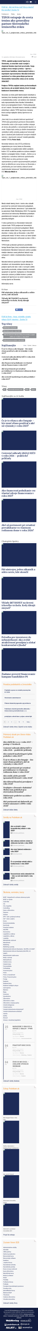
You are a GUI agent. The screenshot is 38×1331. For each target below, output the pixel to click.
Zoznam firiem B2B (11, 1242)
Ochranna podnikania (18, 833)
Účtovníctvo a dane (8, 1000)
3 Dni (24, 345)
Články (13, 14)
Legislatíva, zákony (8, 936)
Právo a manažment (9, 975)
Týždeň (29, 345)
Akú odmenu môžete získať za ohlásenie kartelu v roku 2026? (22, 842)
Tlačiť (34, 57)
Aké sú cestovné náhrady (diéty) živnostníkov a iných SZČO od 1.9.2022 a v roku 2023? (19, 336)
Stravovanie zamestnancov (13, 698)
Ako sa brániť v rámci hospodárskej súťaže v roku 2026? (21, 828)
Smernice (6, 994)
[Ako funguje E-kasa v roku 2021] (11, 1104)
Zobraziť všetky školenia (11, 1081)
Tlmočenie (6, 1295)
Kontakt (22, 1316)
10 (19, 722)
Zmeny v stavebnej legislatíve (12, 1020)
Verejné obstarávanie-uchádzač (12, 1011)
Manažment (6, 942)
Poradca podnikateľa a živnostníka (17, 684)
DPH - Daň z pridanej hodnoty (11, 916)
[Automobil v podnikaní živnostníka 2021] (11, 1215)
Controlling (6, 908)
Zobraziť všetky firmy (10, 1303)
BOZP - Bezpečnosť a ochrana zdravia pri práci (16, 897)
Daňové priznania (17, 854)
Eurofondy (6, 925)
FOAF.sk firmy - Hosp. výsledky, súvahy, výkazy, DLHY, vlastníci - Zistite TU (16, 318)
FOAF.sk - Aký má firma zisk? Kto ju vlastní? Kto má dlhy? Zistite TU (18, 8)
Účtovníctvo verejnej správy (11, 1003)
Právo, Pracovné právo (9, 977)
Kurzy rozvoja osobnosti (10, 1269)
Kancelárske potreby (9, 1267)
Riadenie (5, 981)
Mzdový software (8, 1275)
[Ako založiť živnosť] (11, 1160)
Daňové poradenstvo (9, 1254)
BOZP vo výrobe (7, 899)
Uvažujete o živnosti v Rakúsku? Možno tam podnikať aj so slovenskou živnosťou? (17, 790)
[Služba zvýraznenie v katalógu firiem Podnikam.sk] (11, 1132)
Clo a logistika (7, 906)
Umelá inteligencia (8, 1005)
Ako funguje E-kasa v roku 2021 (10, 1118)
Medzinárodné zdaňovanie (11, 955)
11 (23, 722)
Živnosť (5, 1018)
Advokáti (5, 1249)
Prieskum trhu (7, 1288)
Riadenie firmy (7, 983)
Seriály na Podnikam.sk (12, 817)
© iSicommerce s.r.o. (15, 1310)
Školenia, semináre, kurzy (13, 892)
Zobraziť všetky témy (10, 727)
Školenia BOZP (7, 1293)
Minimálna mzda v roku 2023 (12, 331)
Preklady (5, 1284)
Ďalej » (28, 722)
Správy (19, 14)
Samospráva (7, 988)
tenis (27, 389)
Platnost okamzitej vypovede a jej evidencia (18, 703)
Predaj (5, 979)
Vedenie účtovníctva (9, 1297)
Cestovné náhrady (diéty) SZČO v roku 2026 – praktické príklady (18, 456)
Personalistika (7, 966)
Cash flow (6, 901)
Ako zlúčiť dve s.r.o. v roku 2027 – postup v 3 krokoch (18, 743)
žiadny (5, 1016)
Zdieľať (20, 309)
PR (4, 389)
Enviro (5, 921)
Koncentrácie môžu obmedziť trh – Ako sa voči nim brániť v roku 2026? (22, 876)
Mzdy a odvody (7, 957)
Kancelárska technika (9, 1265)
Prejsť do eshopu (9, 1235)
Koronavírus (6, 932)
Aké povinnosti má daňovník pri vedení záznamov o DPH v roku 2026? (17, 804)
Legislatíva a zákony (9, 934)
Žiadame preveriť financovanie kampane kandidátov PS (18, 675)
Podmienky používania (13, 1316)
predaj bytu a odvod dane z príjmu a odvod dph (18, 716)
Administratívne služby (10, 1247)
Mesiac (34, 345)
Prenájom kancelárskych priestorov (13, 1286)
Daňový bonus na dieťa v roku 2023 (14, 340)
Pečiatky (5, 1280)
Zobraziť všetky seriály (10, 885)
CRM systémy (7, 1252)
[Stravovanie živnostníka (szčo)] (11, 1186)
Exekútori (6, 1260)
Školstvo (5, 990)
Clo (4, 904)
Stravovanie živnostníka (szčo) (9, 1201)
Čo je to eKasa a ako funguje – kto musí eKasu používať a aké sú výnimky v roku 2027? (17, 351)
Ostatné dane (7, 964)
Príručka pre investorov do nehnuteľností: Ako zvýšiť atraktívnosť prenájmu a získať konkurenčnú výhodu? (18, 641)
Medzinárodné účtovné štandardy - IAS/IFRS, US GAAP (19, 949)
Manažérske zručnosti (9, 940)
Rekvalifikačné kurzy (9, 1290)
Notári (5, 1277)
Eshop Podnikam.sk (11, 1088)
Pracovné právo (7, 970)
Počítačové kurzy (8, 1282)
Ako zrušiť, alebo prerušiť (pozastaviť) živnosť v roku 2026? (18, 777)
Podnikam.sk (5, 14)
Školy (4, 992)
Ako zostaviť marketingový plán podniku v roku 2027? (17, 755)
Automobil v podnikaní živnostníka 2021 (9, 1230)
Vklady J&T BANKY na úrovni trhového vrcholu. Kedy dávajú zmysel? (15, 300)
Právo (5, 972)
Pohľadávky (6, 968)
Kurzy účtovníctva (8, 1271)
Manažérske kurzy (8, 1273)
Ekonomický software (9, 1258)
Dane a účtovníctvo (8, 910)
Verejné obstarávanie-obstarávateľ (13, 1009)
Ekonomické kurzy (8, 1256)
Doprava (5, 912)
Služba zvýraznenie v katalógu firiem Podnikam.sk (10, 1147)
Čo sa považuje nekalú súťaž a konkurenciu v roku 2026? (21, 863)
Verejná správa (7, 1007)
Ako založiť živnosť (8, 1174)
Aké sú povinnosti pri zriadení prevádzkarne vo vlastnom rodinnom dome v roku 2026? (19, 371)
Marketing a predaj (8, 947)
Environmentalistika (9, 923)
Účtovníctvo (6, 998)
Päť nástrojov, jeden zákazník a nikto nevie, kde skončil (18, 570)
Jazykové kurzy (7, 1262)
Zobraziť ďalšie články (10, 810)
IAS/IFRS (5, 929)
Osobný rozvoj (7, 962)
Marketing (6, 944)
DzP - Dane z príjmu (9, 919)
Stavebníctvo (7, 996)
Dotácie (5, 914)
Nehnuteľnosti (7, 960)
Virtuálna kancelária (9, 1299)
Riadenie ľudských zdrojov (10, 985)
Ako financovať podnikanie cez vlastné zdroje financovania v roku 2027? (18, 493)
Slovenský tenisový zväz (15, 389)
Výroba (5, 1013)
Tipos (33, 389)
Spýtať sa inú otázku (25, 727)
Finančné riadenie (8, 927)
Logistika (5, 938)
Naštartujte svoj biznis (10, 327)
